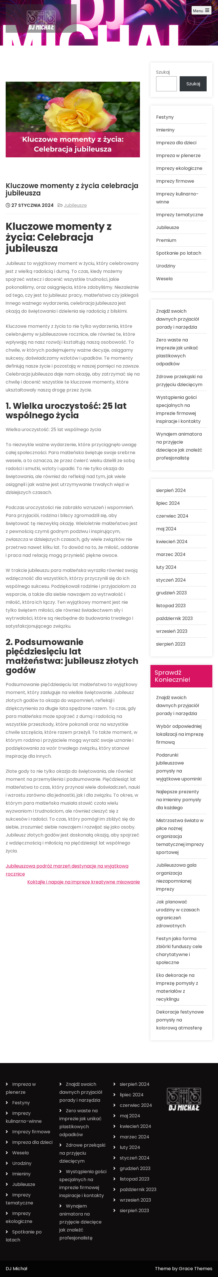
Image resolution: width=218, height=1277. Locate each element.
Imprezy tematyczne (179, 214)
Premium (166, 240)
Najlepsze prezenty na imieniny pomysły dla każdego (178, 799)
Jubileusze (75, 205)
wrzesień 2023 (171, 631)
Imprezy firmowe (175, 181)
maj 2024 (166, 529)
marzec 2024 (171, 554)
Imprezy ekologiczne (179, 168)
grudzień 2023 (171, 593)
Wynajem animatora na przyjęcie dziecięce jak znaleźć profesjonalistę (80, 1222)
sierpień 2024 (171, 490)
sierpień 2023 (170, 644)
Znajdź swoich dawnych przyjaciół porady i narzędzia (177, 319)
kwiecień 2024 (172, 541)
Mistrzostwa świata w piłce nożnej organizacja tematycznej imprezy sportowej (180, 836)
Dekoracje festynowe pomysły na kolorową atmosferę (180, 1020)
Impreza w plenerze (178, 155)
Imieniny (165, 130)
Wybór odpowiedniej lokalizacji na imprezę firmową (180, 734)
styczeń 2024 (171, 580)
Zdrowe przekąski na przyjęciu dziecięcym (82, 1153)
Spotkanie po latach (178, 253)
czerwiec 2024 (172, 516)
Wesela (164, 278)
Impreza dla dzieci (176, 142)
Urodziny (165, 266)
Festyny (165, 117)
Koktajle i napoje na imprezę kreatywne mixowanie (83, 882)
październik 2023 (174, 618)
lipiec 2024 (168, 503)
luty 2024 (166, 567)
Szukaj (163, 72)
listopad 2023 (171, 605)
